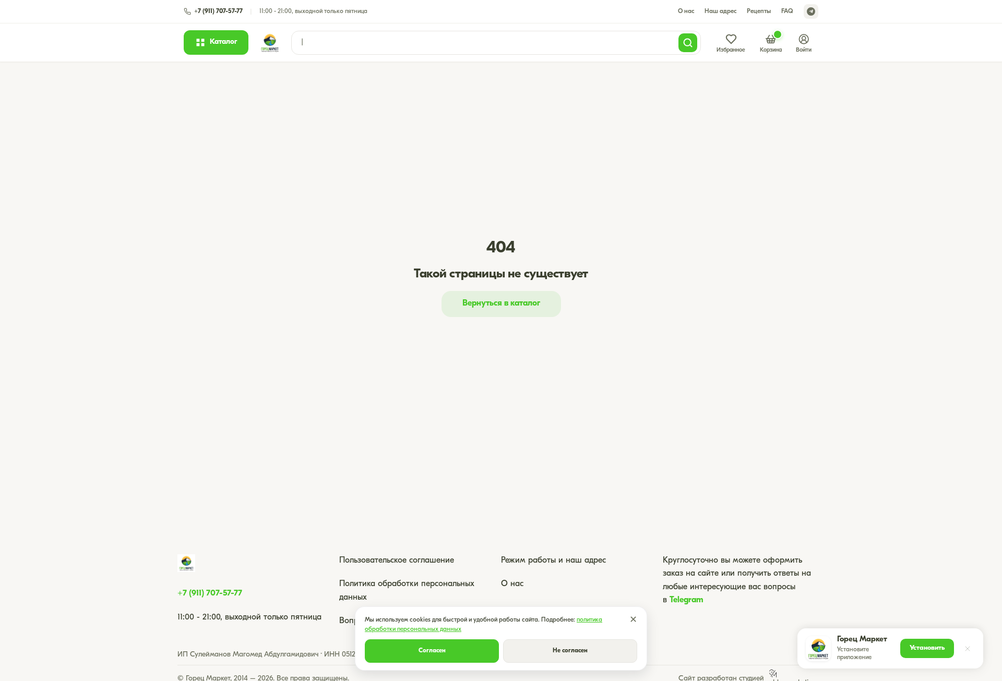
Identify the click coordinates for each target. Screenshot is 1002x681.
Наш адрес (720, 11)
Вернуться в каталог (501, 303)
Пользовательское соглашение (396, 560)
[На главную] (270, 43)
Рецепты (759, 11)
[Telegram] (811, 11)
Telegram (686, 600)
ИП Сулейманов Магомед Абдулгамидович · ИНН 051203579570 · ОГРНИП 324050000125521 (326, 655)
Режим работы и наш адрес (553, 560)
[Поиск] (687, 42)
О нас (686, 11)
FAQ (787, 11)
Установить (927, 647)
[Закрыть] (967, 648)
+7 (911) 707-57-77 (209, 593)
